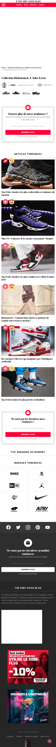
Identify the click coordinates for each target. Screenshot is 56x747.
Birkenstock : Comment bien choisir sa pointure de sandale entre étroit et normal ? (25, 319)
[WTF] (11, 368)
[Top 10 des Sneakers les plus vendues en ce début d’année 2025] (28, 259)
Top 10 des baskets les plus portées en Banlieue (23, 399)
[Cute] (11, 161)
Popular (5, 201)
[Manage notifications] (49, 741)
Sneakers (19, 5)
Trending (5, 161)
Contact (19, 736)
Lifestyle (41, 5)
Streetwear (33, 5)
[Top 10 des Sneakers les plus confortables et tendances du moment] (28, 174)
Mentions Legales (31, 736)
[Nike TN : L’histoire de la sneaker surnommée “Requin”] (28, 218)
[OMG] (11, 245)
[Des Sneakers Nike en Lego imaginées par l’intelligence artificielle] (28, 341)
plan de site (45, 736)
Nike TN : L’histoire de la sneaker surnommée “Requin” (27, 238)
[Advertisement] (28, 37)
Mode (26, 5)
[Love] (11, 201)
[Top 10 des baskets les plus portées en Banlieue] (28, 382)
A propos (10, 736)
